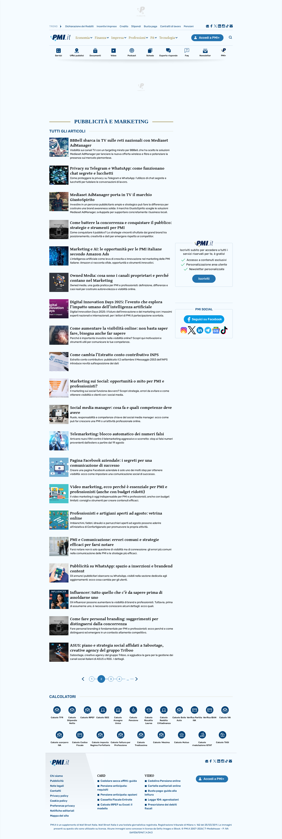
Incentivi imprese (107, 26)
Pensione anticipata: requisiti (112, 787)
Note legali (57, 786)
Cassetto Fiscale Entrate (116, 799)
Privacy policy (59, 795)
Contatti (55, 790)
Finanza (100, 38)
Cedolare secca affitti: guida (119, 781)
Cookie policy (58, 800)
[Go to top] (242, 826)
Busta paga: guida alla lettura (161, 792)
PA (152, 38)
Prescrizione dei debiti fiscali (161, 806)
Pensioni (189, 26)
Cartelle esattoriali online (164, 786)
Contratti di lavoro (170, 26)
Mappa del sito (59, 815)
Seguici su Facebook (207, 319)
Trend (53, 26)
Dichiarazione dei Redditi (79, 26)
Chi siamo (56, 776)
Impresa (117, 38)
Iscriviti (203, 278)
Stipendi (136, 26)
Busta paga (150, 26)
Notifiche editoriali (62, 810)
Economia (83, 38)
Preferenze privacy (62, 805)
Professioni (137, 38)
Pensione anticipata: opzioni (119, 794)
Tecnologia (167, 38)
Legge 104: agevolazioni (163, 799)
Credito (124, 26)
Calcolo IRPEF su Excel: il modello (114, 806)
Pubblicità (56, 781)
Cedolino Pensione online (164, 781)
